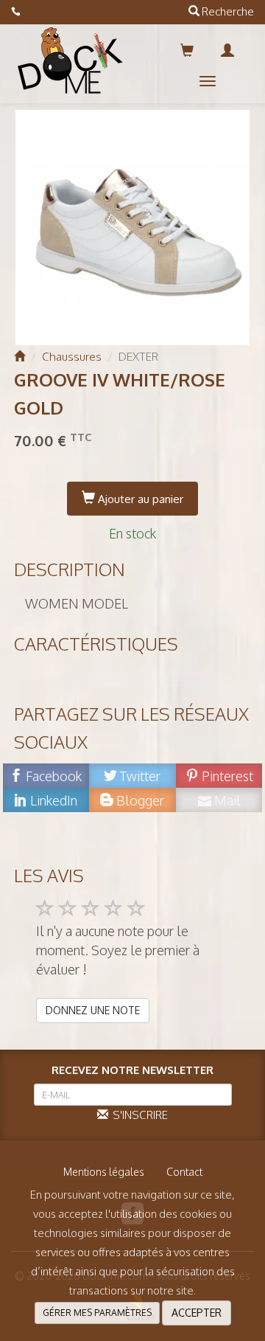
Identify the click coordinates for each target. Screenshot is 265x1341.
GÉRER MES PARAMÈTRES (97, 1312)
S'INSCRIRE (138, 1115)
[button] (207, 81)
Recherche (226, 11)
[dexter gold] (133, 227)
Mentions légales (103, 1171)
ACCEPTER (197, 1312)
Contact (184, 1171)
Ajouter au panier (139, 499)
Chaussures (72, 356)
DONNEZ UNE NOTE (93, 1010)
